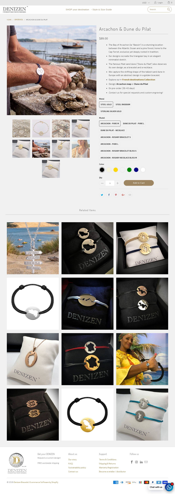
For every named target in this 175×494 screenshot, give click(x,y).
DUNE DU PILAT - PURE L (133, 123)
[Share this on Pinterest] (116, 194)
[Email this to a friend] (130, 194)
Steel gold (106, 104)
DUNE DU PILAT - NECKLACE (113, 130)
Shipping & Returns (107, 463)
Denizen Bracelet (21, 482)
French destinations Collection (138, 79)
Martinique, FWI (87, 415)
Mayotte (142, 415)
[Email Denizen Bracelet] (146, 462)
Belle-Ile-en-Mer (87, 248)
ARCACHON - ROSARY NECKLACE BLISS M (119, 158)
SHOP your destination (77, 9)
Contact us (73, 471)
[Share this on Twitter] (102, 194)
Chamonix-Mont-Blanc (87, 304)
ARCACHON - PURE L (109, 144)
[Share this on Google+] (123, 194)
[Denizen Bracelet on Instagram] (137, 462)
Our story (72, 459)
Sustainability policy (77, 467)
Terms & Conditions (107, 459)
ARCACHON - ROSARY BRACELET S (116, 137)
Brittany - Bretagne (33, 304)
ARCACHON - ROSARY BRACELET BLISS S (118, 151)
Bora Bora (142, 248)
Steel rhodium (123, 104)
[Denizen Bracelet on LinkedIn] (141, 462)
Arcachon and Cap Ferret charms (33, 248)
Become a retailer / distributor (112, 471)
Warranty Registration (109, 467)
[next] (92, 70)
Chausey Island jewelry (142, 304)
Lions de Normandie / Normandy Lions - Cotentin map (33, 415)
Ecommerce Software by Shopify (44, 482)
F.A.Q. (70, 463)
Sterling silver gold (111, 111)
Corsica (33, 359)
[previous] (12, 70)
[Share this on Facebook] (109, 194)
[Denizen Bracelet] (15, 9)
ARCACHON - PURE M (110, 123)
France (87, 359)
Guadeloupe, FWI (142, 359)
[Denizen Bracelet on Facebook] (132, 462)
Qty (100, 177)
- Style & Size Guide (101, 9)
